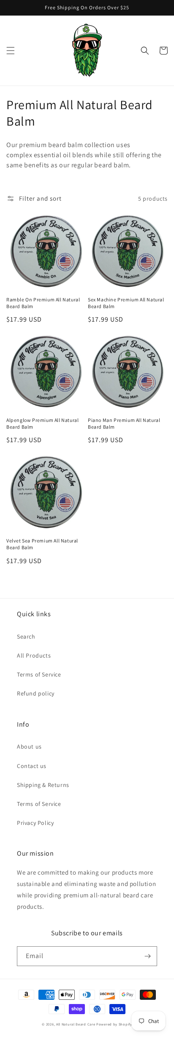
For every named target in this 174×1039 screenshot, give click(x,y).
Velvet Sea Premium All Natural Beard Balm (42, 543)
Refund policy (35, 693)
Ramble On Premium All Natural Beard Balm (43, 302)
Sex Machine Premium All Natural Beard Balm (126, 302)
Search (26, 636)
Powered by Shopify (114, 1024)
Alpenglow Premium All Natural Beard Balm (42, 423)
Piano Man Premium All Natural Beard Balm (124, 423)
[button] (10, 50)
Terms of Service (39, 674)
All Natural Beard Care (75, 1024)
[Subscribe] (147, 956)
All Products (34, 655)
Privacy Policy (35, 823)
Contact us (31, 766)
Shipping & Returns (43, 785)
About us (29, 746)
